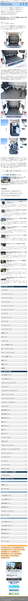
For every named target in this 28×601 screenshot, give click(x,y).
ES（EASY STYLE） (5, 557)
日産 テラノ (3, 429)
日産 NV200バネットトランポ (12, 12)
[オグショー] (14, 591)
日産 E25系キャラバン (6, 413)
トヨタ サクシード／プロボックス (8, 402)
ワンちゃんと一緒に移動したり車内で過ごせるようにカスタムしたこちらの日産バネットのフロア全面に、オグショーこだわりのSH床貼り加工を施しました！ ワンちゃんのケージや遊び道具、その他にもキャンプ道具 (14, 231)
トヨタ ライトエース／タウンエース (8, 382)
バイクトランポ (4, 290)
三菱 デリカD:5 (4, 441)
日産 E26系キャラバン (6, 410)
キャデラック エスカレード (7, 453)
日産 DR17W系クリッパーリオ (7, 553)
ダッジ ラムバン (4, 460)
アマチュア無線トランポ (6, 356)
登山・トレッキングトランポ (7, 348)
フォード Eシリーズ (5, 456)
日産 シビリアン (4, 433)
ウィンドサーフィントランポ (7, 305)
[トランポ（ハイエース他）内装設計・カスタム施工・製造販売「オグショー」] (8, 4)
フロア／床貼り (5, 9)
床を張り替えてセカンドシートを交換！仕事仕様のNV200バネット (18, 177)
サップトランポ (4, 313)
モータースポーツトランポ (6, 297)
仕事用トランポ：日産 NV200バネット (16, 7)
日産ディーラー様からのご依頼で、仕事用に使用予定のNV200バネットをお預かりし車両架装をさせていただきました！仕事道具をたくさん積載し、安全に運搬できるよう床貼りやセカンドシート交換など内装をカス (14, 182)
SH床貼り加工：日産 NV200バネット (16, 9)
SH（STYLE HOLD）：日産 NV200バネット (8, 14)
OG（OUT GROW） (5, 555)
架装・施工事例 (5, 7)
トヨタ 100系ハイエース (6, 378)
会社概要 (2, 597)
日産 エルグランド (5, 425)
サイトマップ (7, 597)
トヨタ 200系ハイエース (6, 374)
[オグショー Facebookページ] (14, 584)
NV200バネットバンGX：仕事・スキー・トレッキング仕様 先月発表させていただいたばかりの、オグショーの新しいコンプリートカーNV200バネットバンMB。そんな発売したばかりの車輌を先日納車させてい (14, 282)
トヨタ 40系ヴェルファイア (6, 549)
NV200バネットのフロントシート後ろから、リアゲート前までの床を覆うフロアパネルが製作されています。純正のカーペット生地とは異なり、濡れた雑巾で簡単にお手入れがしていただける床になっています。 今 (14, 257)
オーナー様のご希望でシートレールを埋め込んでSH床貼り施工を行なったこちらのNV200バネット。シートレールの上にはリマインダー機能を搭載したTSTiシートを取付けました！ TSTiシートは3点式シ (14, 206)
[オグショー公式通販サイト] (14, 580)
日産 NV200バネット (19, 11)
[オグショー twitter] (14, 587)
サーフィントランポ (5, 301)
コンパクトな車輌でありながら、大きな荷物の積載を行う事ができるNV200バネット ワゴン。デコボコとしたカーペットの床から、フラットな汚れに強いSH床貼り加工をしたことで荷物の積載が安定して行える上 (14, 248)
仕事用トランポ (3, 12)
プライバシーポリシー (15, 597)
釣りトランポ (4, 336)
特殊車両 (3, 368)
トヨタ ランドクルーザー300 (7, 394)
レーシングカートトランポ (6, 293)
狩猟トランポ (4, 360)
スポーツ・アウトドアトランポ (7, 352)
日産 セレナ (3, 421)
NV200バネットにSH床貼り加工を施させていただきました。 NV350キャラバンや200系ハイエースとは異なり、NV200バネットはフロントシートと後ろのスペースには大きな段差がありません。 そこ (14, 240)
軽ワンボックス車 (5, 468)
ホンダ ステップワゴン (6, 437)
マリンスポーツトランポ (6, 317)
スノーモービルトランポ (6, 329)
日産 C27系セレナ (17, 553)
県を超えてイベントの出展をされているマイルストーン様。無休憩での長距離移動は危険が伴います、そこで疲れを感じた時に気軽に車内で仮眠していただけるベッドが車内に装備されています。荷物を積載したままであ (14, 265)
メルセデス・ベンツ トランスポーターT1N (10, 449)
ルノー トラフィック (5, 464)
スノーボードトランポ (6, 325)
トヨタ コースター (5, 406)
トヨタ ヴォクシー (5, 386)
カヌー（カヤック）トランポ (7, 309)
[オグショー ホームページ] (14, 572)
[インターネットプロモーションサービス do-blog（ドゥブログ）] (14, 594)
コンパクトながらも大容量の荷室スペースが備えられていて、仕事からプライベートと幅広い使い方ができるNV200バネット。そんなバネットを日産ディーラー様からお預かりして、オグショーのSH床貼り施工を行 (14, 214)
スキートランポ (4, 321)
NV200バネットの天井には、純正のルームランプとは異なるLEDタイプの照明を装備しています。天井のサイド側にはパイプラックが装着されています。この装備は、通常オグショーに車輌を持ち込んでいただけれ (14, 273)
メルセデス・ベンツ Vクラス (7, 445)
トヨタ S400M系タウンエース (18, 547)
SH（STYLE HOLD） (10, 11)
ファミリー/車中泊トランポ (7, 344)
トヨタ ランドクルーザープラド (8, 398)
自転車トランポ (4, 332)
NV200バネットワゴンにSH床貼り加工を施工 (15, 243)
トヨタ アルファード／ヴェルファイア (9, 390)
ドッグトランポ (4, 340)
